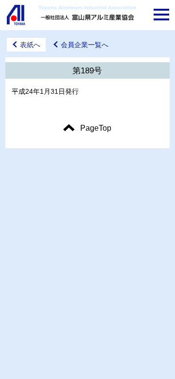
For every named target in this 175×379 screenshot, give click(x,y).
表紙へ (30, 45)
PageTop (95, 128)
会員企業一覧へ (84, 45)
